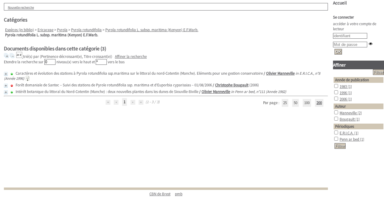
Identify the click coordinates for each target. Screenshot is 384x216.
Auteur (340, 106)
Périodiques (344, 126)
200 (319, 102)
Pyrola (62, 29)
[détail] (6, 74)
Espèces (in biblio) (19, 29)
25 (285, 102)
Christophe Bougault (231, 85)
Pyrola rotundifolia (86, 29)
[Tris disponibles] (19, 56)
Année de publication (352, 79)
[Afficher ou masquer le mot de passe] (371, 44)
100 (307, 102)
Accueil (340, 3)
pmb (178, 193)
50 (295, 102)
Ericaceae (45, 29)
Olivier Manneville (280, 73)
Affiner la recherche (131, 56)
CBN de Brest (159, 193)
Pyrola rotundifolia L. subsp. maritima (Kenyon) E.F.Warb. (151, 29)
